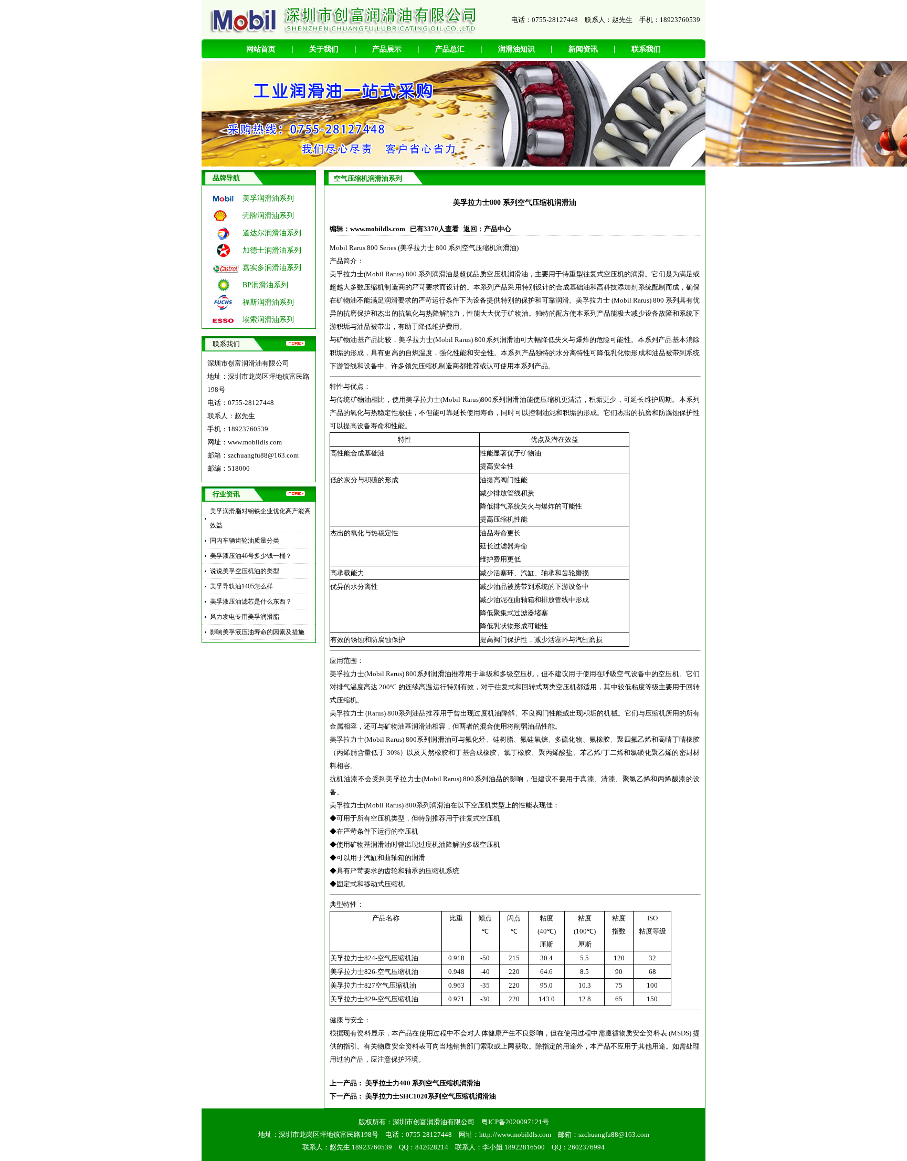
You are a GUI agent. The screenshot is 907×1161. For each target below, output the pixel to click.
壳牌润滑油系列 (268, 216)
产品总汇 (450, 49)
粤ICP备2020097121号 (515, 1122)
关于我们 (324, 49)
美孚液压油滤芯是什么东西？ (251, 601)
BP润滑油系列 (265, 285)
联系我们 (646, 49)
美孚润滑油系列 (268, 198)
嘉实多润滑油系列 (271, 268)
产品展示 (387, 49)
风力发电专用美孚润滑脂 (244, 616)
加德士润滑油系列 (271, 250)
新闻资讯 (583, 49)
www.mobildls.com (255, 442)
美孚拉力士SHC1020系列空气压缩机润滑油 (430, 1096)
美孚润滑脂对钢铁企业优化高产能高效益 (260, 518)
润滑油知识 (516, 49)
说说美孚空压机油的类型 (244, 571)
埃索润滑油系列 (268, 320)
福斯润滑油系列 (268, 302)
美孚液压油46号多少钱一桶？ (251, 555)
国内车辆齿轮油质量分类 (244, 540)
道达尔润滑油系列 (271, 233)
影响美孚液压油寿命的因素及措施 (257, 632)
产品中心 (497, 229)
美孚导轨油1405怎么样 (241, 586)
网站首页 (261, 49)
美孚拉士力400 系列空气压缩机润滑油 (422, 1083)
